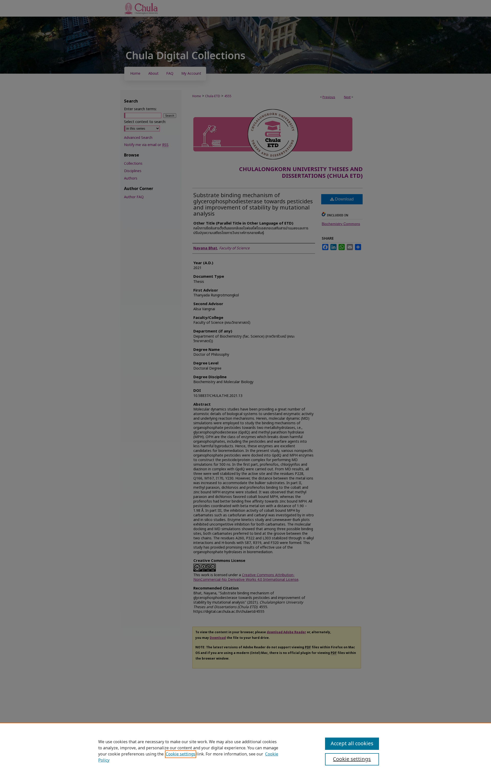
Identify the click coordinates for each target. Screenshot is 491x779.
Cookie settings (180, 754)
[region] (245, 751)
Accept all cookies (352, 744)
